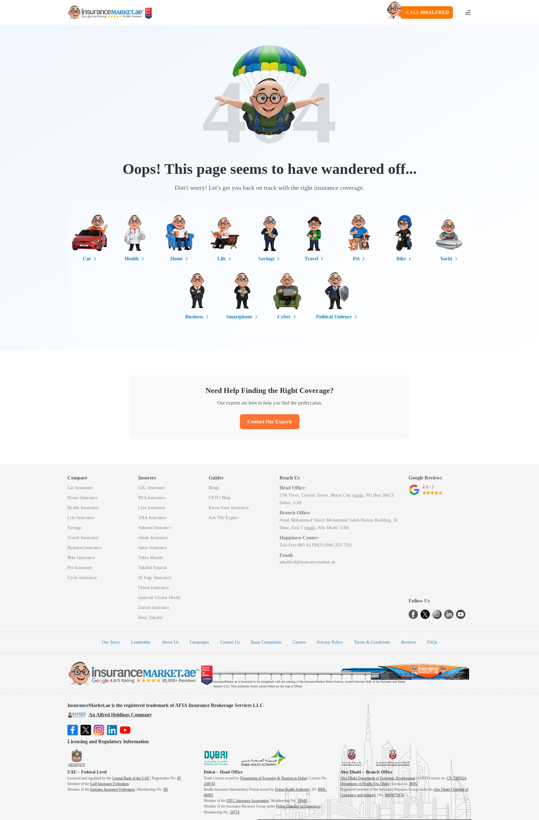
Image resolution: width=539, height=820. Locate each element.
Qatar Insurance (152, 547)
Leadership (140, 642)
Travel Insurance (82, 537)
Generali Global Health (159, 597)
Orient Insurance (153, 587)
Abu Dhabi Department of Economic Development (377, 778)
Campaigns (199, 642)
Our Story (111, 642)
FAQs (432, 642)
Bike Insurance (81, 557)
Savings (74, 527)
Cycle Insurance (82, 577)
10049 (302, 800)
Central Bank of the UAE (130, 778)
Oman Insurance (153, 537)
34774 (234, 812)
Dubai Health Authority (292, 789)
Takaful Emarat (152, 567)
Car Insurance (80, 487)
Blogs (214, 487)
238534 (209, 784)
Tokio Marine (150, 557)
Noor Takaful (150, 617)
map (358, 495)
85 (179, 778)
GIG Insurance (151, 487)
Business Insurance (84, 547)
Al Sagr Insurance (155, 577)
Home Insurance (82, 497)
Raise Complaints (266, 642)
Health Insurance (82, 507)
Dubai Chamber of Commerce (298, 806)
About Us (170, 642)
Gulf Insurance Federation (109, 784)
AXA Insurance (152, 517)
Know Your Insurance (229, 507)
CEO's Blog (220, 497)
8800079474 (394, 795)
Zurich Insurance (153, 607)
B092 (414, 784)
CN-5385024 (456, 778)
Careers (299, 642)
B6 (165, 789)
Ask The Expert (223, 517)
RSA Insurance (152, 497)
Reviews (408, 642)
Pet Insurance (79, 567)
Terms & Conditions (372, 642)
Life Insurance (80, 517)
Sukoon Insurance (154, 527)
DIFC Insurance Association (247, 800)
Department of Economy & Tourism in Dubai (273, 778)
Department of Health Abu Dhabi (364, 784)
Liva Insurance (152, 507)
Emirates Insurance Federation (112, 789)
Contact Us (230, 642)
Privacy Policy (330, 642)
